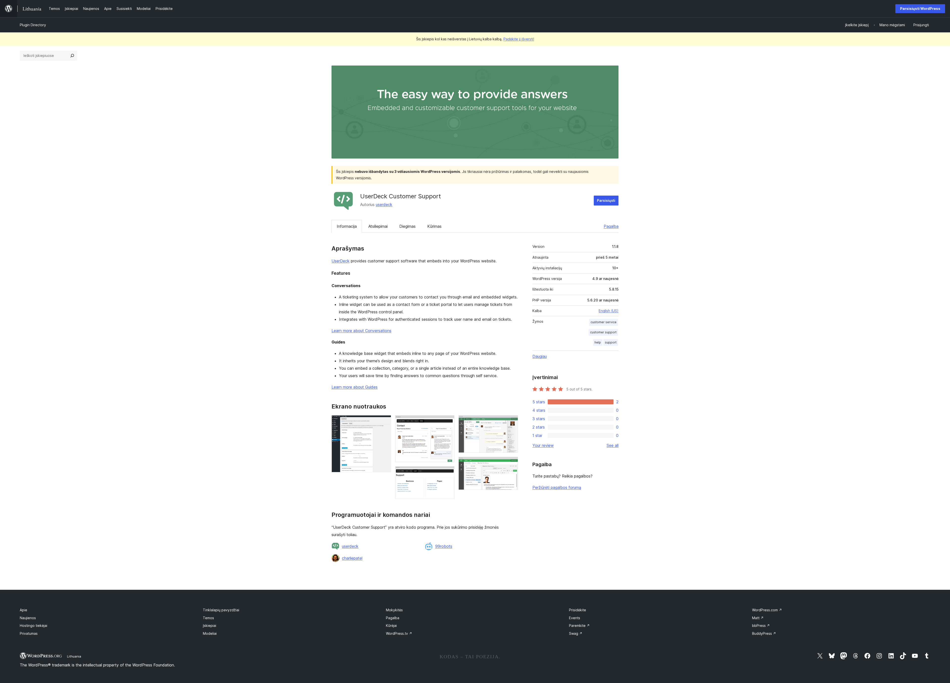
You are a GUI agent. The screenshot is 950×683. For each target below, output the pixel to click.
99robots (443, 546)
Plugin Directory (33, 25)
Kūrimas (434, 226)
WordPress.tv (399, 633)
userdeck (384, 204)
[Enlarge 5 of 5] (511, 463)
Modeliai (210, 633)
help (597, 342)
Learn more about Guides (355, 387)
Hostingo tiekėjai (33, 625)
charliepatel (352, 558)
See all (612, 445)
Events (574, 618)
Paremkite (579, 625)
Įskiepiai (209, 625)
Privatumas (29, 633)
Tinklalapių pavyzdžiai (221, 610)
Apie (23, 610)
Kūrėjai (391, 625)
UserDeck (341, 260)
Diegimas (407, 226)
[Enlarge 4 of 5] (511, 421)
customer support (603, 332)
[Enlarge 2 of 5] (447, 421)
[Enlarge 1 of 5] (384, 421)
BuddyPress (764, 633)
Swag (575, 633)
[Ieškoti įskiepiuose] (72, 56)
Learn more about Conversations (361, 330)
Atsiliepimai (378, 226)
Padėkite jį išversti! (518, 39)
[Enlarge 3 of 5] (447, 472)
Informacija (347, 226)
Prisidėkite (577, 610)
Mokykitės (394, 610)
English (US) (608, 311)
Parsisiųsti (606, 200)
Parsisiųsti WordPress (920, 8)
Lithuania (74, 656)
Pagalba (611, 226)
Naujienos (28, 618)
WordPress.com (767, 610)
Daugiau (539, 356)
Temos (208, 618)
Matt (758, 618)
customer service (604, 322)
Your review (543, 445)
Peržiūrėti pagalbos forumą (556, 487)
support (611, 342)
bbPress (761, 625)
